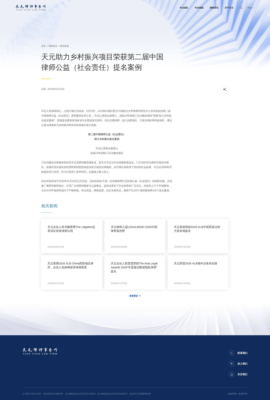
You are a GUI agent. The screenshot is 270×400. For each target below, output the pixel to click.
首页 (43, 46)
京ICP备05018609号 (53, 393)
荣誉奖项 (64, 46)
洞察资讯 (214, 7)
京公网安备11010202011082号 (112, 393)
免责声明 (243, 393)
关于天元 (229, 7)
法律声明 (232, 393)
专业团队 (184, 7)
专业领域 (199, 7)
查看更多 (133, 296)
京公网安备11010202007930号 (80, 393)
